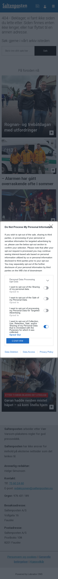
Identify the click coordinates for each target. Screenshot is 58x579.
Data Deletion (11, 352)
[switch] (46, 288)
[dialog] (29, 289)
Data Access (29, 352)
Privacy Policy (46, 352)
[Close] (52, 227)
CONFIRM (17, 341)
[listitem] (29, 280)
